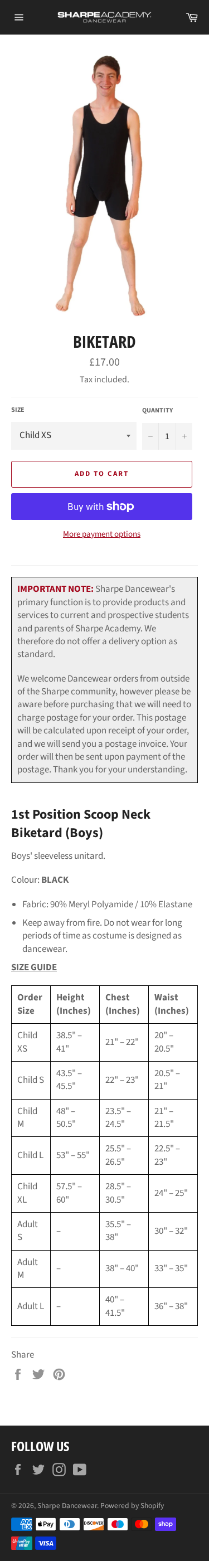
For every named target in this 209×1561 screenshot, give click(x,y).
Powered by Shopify (132, 1505)
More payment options (101, 534)
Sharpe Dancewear (67, 1505)
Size (18, 410)
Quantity (157, 410)
